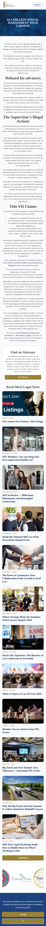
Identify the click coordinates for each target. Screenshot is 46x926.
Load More (23, 858)
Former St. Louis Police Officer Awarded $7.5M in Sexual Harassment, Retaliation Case (23, 262)
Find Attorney (23, 377)
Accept (23, 914)
